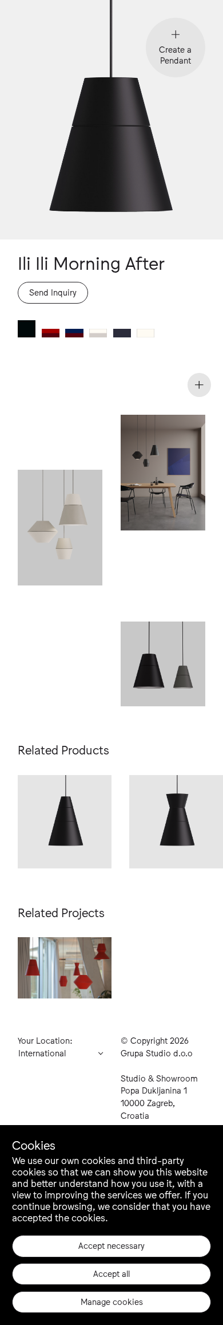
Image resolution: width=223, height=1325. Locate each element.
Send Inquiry (53, 292)
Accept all (111, 1273)
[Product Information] (200, 385)
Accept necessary (111, 1245)
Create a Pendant (175, 54)
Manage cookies (112, 1301)
